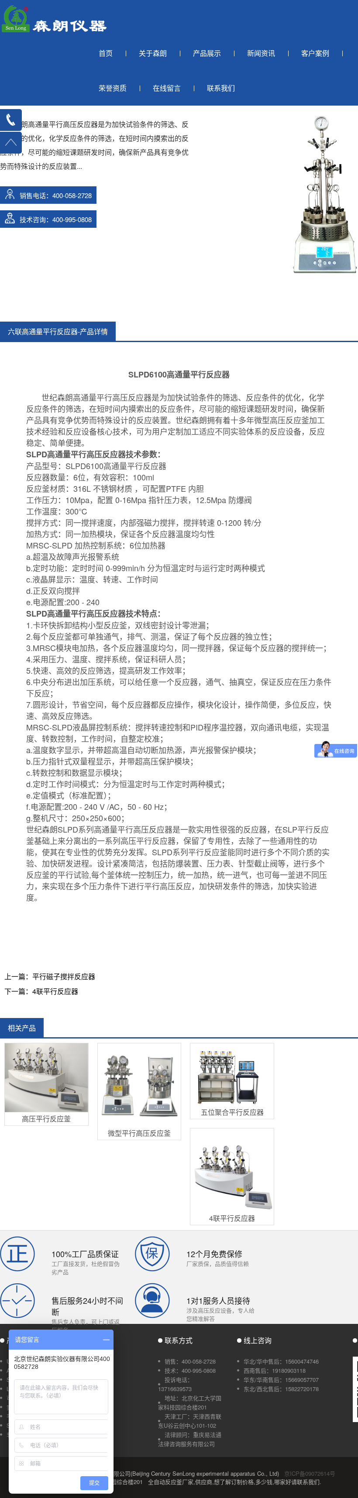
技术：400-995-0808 (190, 1370)
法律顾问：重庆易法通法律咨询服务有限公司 (189, 1439)
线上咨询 (258, 1340)
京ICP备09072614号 (309, 1473)
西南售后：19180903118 (275, 1370)
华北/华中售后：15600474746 (281, 1361)
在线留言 (167, 88)
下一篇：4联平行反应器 (41, 991)
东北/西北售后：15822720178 (281, 1389)
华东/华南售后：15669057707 (281, 1379)
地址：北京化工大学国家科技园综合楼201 (189, 1402)
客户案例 (315, 53)
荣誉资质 (113, 88)
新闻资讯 (261, 53)
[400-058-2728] (11, 120)
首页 (106, 53)
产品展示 (207, 53)
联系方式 (179, 1340)
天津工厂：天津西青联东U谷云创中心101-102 (189, 1420)
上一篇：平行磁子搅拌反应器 (49, 976)
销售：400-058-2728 (190, 1361)
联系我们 (221, 88)
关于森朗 (153, 53)
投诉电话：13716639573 (175, 1384)
